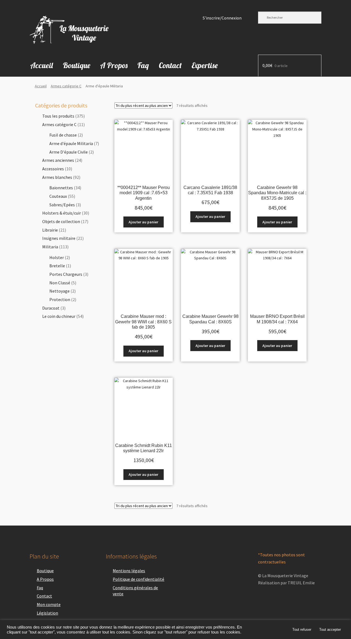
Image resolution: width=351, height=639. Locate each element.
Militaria (50, 246)
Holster (56, 257)
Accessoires (53, 168)
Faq (143, 65)
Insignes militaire (58, 238)
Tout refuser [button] (301, 629)
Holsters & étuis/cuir (61, 213)
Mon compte (49, 604)
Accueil (41, 65)
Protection (59, 299)
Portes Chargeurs (65, 274)
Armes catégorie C (66, 86)
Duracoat (51, 308)
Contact (170, 65)
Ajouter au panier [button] (143, 222)
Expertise (205, 65)
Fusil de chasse (63, 135)
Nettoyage (59, 291)
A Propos (114, 65)
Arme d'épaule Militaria (71, 143)
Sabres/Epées (62, 204)
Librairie (50, 230)
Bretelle (57, 265)
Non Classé (59, 282)
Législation (47, 613)
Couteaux (58, 196)
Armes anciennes (58, 160)
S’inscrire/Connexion (222, 18)
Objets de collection (61, 221)
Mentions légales (129, 570)
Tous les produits (58, 116)
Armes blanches (57, 177)
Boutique (76, 65)
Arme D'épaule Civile (68, 152)
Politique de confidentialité (138, 579)
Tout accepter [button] (330, 629)
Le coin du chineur (58, 316)
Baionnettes (61, 187)
